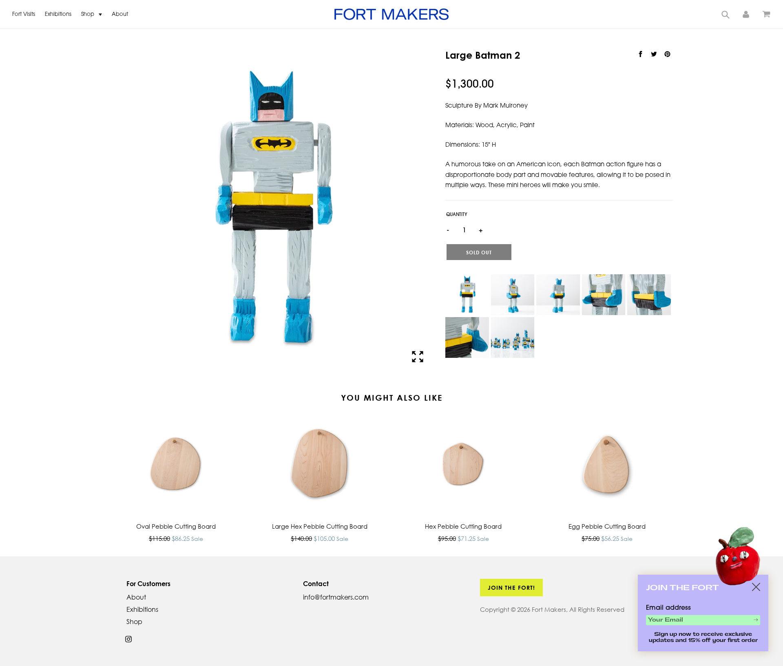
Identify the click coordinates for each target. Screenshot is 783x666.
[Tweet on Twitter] (654, 54)
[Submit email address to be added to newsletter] (755, 619)
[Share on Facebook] (641, 54)
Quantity (456, 215)
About (120, 14)
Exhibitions (58, 14)
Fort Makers (549, 609)
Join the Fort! (511, 587)
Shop (88, 14)
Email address (668, 608)
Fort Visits (23, 14)
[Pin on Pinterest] (667, 54)
